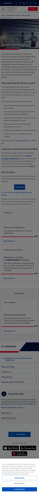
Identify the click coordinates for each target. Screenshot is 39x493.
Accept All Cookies (19, 489)
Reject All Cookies (19, 483)
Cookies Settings (19, 478)
